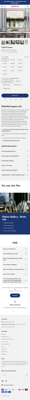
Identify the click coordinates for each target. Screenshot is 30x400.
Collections (4, 354)
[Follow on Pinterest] (6, 381)
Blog (2, 346)
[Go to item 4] (17, 42)
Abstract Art (4, 351)
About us (3, 334)
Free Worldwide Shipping (12, 51)
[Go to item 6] (27, 42)
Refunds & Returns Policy (7, 339)
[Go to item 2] (8, 42)
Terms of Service (5, 344)
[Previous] (1, 2)
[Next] (28, 2)
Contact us (15, 295)
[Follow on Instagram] (2, 381)
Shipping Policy (5, 336)
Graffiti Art (3, 349)
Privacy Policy (4, 341)
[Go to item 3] (13, 42)
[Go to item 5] (22, 42)
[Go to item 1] (3, 42)
